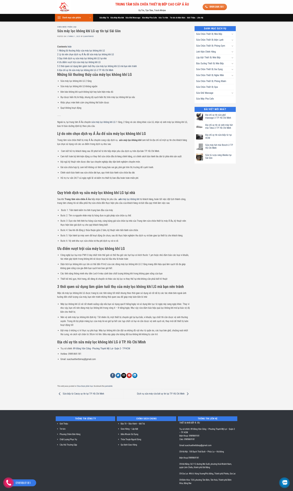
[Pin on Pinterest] (129, 375)
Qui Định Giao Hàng (129, 445)
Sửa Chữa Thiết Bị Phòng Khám (211, 81)
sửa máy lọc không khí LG (103, 122)
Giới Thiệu (191, 17)
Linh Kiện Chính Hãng (206, 51)
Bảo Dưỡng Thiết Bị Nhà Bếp (210, 63)
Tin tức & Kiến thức (177, 17)
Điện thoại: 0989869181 (189, 436)
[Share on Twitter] (118, 375)
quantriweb (88, 36)
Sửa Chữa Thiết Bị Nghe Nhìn (210, 75)
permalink (108, 386)
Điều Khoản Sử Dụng (129, 434)
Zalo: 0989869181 (187, 439)
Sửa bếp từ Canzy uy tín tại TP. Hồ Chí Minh (83, 393)
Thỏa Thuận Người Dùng (131, 439)
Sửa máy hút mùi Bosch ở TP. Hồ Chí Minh (219, 146)
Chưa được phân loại (66, 27)
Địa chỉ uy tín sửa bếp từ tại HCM (218, 136)
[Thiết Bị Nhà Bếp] (72, 7)
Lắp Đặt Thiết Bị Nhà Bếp (208, 57)
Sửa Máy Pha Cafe (149, 17)
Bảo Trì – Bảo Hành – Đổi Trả (133, 423)
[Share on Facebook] (112, 375)
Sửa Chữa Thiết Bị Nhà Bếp (209, 34)
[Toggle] (232, 34)
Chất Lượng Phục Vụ (68, 439)
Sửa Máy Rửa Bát (117, 17)
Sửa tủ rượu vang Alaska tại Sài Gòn (218, 156)
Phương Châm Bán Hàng (70, 434)
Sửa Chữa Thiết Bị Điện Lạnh (209, 39)
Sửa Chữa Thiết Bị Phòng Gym (210, 45)
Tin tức (63, 429)
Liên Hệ (200, 17)
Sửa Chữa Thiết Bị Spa (207, 86)
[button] (74, 18)
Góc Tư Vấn (163, 17)
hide (70, 46)
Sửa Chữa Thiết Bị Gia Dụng (209, 69)
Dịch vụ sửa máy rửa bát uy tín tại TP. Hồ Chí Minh (161, 393)
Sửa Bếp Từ (104, 17)
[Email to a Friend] (123, 375)
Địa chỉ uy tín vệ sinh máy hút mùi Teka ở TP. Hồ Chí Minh (219, 126)
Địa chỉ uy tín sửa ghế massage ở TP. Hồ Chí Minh (218, 116)
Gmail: (182, 445)
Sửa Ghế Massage (132, 17)
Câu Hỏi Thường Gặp (68, 445)
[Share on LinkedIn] (134, 375)
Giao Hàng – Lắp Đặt (129, 429)
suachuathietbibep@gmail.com (198, 445)
